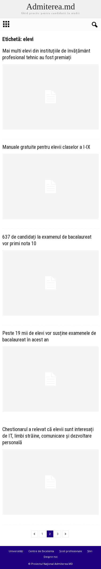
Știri (89, 551)
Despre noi (51, 556)
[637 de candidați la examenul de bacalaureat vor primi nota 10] (50, 283)
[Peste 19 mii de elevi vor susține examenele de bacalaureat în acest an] (50, 379)
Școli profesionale (70, 551)
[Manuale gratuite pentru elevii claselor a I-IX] (50, 186)
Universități (16, 551)
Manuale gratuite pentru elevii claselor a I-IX (46, 147)
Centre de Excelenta (41, 551)
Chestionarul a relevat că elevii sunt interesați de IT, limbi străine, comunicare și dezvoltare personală (47, 435)
